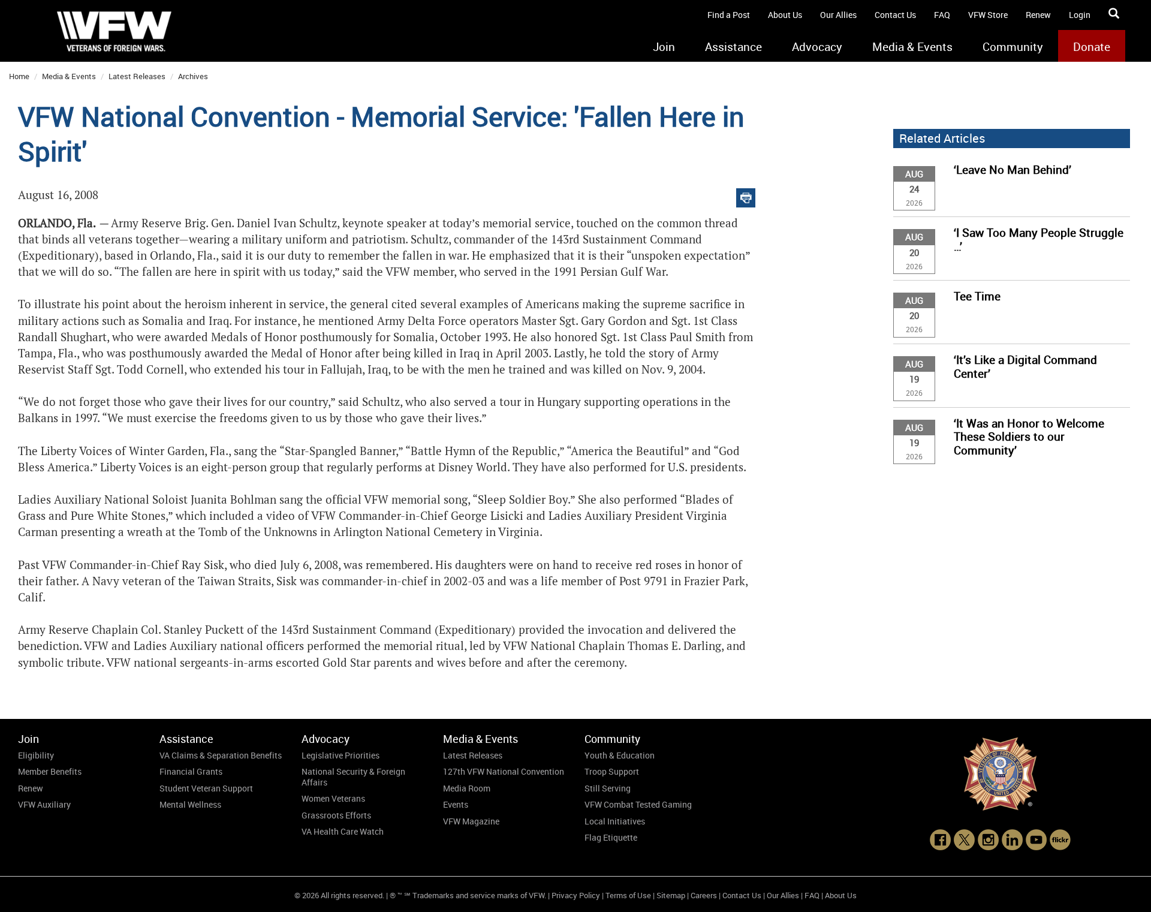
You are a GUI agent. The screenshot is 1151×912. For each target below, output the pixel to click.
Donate (1091, 47)
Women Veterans (333, 798)
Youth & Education (619, 755)
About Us (785, 14)
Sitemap (670, 895)
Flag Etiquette (610, 837)
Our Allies (838, 14)
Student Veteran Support (206, 788)
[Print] (745, 195)
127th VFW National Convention (503, 771)
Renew (1038, 14)
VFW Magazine (471, 821)
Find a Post (728, 14)
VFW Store (988, 14)
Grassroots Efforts (336, 815)
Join (664, 47)
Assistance (733, 47)
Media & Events (912, 47)
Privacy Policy (576, 895)
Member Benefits (50, 771)
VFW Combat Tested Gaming (638, 804)
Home (19, 76)
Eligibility (36, 755)
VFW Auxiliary (44, 804)
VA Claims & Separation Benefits (220, 755)
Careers (704, 895)
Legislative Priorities (340, 755)
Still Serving (607, 788)
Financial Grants (190, 771)
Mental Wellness (190, 804)
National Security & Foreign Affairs (353, 777)
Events (455, 804)
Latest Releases (137, 76)
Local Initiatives (614, 821)
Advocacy (817, 47)
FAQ (942, 14)
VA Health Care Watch (343, 831)
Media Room (466, 788)
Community (1013, 47)
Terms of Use (628, 895)
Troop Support (611, 771)
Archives (193, 76)
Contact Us (895, 14)
